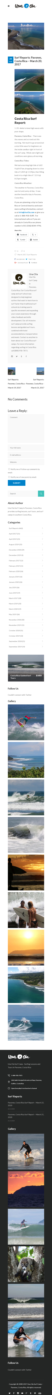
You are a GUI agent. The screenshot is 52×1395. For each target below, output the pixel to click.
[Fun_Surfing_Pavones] (26, 910)
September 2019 (15, 647)
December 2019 (15, 555)
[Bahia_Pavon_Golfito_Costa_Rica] (26, 760)
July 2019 (12, 587)
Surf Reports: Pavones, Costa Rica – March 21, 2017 (35, 383)
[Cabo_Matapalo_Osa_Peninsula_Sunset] (26, 1189)
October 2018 (14, 630)
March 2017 (22, 255)
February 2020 (14, 571)
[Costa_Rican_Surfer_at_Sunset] (26, 872)
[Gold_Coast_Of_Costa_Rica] (26, 948)
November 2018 (15, 620)
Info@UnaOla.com (26, 212)
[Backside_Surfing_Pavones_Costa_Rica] (26, 797)
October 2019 (14, 636)
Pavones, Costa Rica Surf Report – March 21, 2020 (26, 1115)
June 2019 (13, 593)
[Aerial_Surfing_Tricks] (26, 722)
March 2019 (13, 604)
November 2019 (15, 625)
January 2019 (14, 577)
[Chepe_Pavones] (26, 1227)
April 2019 (13, 539)
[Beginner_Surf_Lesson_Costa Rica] (26, 1152)
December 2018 (15, 550)
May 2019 (12, 614)
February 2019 (14, 566)
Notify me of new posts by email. (24, 477)
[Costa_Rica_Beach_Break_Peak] (26, 1302)
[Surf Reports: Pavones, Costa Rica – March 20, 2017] (26, 36)
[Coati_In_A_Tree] (26, 1264)
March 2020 (13, 609)
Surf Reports (32, 255)
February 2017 (14, 561)
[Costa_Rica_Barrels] (26, 835)
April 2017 (13, 534)
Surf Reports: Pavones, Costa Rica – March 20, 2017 (28, 61)
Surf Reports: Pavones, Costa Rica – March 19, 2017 (17, 383)
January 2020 (14, 582)
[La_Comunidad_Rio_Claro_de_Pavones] (26, 985)
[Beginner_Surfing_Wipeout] (26, 1339)
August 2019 (14, 544)
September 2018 (15, 641)
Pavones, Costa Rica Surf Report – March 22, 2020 (26, 1104)
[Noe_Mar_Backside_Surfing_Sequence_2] (26, 1023)
